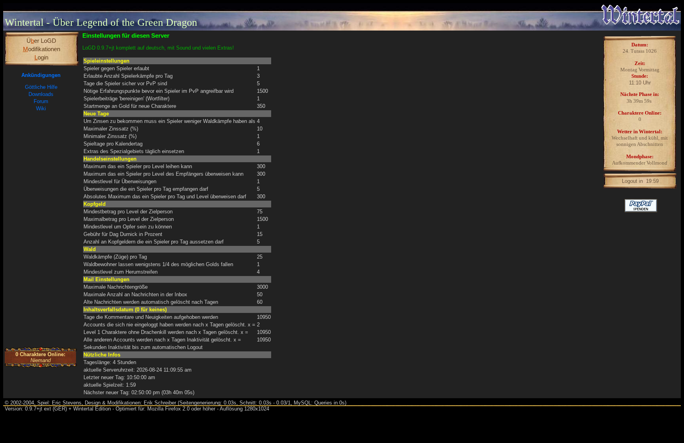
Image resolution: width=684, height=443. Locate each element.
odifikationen (41, 49)
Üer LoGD (41, 40)
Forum (41, 101)
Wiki (41, 108)
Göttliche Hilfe (41, 87)
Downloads (40, 94)
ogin (41, 57)
